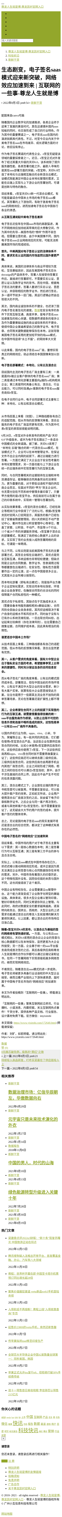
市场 (58, 1417)
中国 (29, 1417)
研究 (6, 1431)
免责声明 (13, 1480)
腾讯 (45, 1431)
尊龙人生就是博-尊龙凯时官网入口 (22, 6)
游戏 (48, 1424)
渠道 (43, 1424)
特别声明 (13, 1467)
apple (9, 1417)
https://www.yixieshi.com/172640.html (35, 1022)
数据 (37, 310)
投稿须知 (13, 1476)
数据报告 (13, 26)
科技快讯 (13, 34)
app (3, 1417)
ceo (16, 1417)
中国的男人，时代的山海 (31, 1163)
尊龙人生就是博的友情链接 (24, 1472)
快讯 (18, 1423)
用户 (53, 1424)
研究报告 (13, 1431)
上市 (23, 1417)
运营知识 (13, 21)
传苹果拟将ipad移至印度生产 (25, 1340)
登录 (4, 44)
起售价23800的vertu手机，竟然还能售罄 (32, 1327)
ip (20, 1417)
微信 (4, 1424)
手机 (25, 1424)
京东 (50, 1417)
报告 (30, 1423)
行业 (57, 1431)
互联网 (38, 1417)
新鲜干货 (36, 102)
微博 (10, 1424)
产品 (45, 1417)
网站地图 (6, 1513)
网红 (41, 1431)
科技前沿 (13, 17)
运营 (3, 1435)
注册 (10, 44)
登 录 (4, 1461)
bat (13, 1417)
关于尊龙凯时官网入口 (22, 1488)
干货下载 (13, 30)
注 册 (11, 1461)
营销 (51, 1431)
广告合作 (13, 1484)
